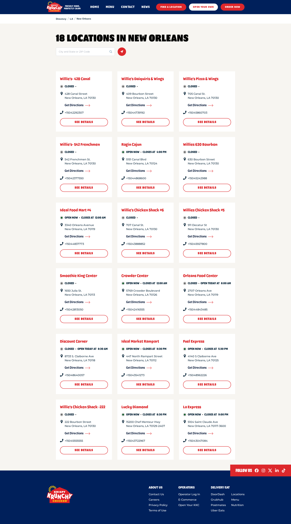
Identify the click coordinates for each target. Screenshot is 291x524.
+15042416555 (135, 309)
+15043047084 (198, 440)
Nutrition (237, 505)
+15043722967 (135, 440)
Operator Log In (189, 494)
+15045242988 (197, 178)
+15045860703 (197, 112)
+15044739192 (135, 112)
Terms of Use (157, 510)
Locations (238, 494)
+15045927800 (197, 244)
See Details (84, 122)
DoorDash (218, 494)
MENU (110, 7)
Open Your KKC (188, 505)
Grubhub (217, 499)
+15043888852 (135, 244)
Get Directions (74, 105)
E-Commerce (187, 499)
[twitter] (270, 470)
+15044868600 (136, 178)
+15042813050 (74, 309)
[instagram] (263, 470)
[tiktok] (284, 470)
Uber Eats (217, 510)
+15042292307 (74, 112)
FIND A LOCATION (171, 7)
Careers (154, 499)
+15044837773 (74, 244)
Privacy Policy (158, 505)
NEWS (145, 7)
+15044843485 (197, 309)
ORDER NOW (232, 7)
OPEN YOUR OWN (203, 7)
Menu (235, 499)
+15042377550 (74, 178)
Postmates (218, 505)
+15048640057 (75, 375)
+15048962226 (197, 375)
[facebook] (257, 470)
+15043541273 (135, 375)
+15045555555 (74, 440)
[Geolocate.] (122, 51)
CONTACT (128, 7)
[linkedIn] (277, 470)
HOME (94, 7)
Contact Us (156, 494)
